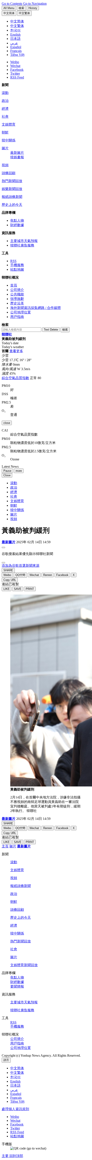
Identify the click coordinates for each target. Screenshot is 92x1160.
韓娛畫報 (17, 157)
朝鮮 (5, 132)
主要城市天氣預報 (24, 241)
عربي (14, 1090)
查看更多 (16, 351)
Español (15, 1094)
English (15, 1081)
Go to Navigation (35, 3)
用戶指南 (17, 317)
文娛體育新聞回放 (24, 965)
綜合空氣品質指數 (15, 378)
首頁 (13, 285)
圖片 (5, 148)
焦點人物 (17, 220)
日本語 (15, 1085)
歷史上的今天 (12, 204)
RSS (13, 261)
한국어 (15, 1077)
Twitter (15, 73)
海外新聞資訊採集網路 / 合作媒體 (35, 308)
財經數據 (17, 225)
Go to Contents (12, 3)
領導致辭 (17, 299)
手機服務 (17, 265)
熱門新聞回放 (12, 181)
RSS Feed (17, 77)
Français (16, 1097)
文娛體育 (8, 124)
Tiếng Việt (17, 1101)
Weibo (14, 62)
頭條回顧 (8, 173)
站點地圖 (17, 269)
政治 (5, 100)
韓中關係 (8, 140)
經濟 (5, 108)
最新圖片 (17, 152)
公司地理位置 (20, 312)
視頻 (5, 165)
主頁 (5, 846)
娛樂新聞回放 (12, 189)
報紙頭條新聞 (12, 197)
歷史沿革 (17, 303)
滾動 (5, 93)
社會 (5, 116)
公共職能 (17, 294)
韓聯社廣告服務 (22, 245)
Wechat (15, 66)
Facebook (17, 69)
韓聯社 (7, 334)
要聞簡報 (17, 986)
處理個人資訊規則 (15, 1109)
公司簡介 (17, 290)
